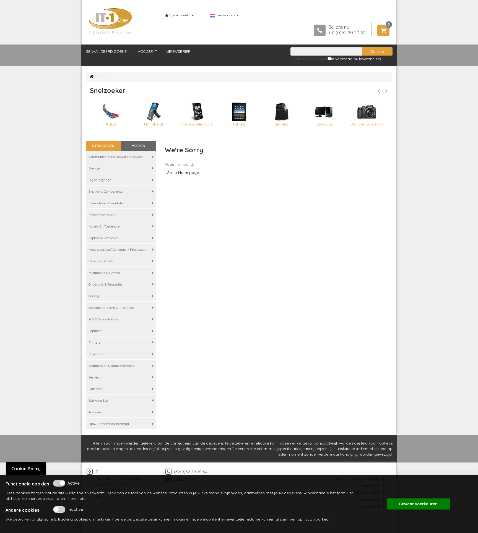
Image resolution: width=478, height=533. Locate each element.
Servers (94, 377)
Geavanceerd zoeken (107, 51)
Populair (95, 331)
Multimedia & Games (104, 273)
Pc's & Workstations (103, 319)
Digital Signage (100, 180)
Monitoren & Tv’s (101, 261)
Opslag (94, 296)
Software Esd (98, 400)
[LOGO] (111, 21)
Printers (94, 342)
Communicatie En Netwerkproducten (116, 157)
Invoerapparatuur (102, 215)
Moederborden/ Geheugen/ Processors (117, 249)
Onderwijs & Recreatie (105, 284)
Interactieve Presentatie (106, 203)
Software (95, 389)
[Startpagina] (91, 76)
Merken (138, 146)
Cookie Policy (26, 468)
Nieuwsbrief (177, 51)
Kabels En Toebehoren (105, 226)
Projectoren (97, 354)
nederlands (226, 15)
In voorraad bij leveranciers (356, 58)
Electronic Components (106, 191)
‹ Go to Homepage (182, 172)
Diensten (95, 168)
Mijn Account (178, 15)
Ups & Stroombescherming (109, 424)
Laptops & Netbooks (103, 238)
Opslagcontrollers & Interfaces (111, 307)
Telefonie (95, 412)
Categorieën (103, 146)
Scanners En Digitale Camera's (111, 366)
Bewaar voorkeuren (418, 503)
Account (147, 51)
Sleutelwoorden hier (308, 58)
